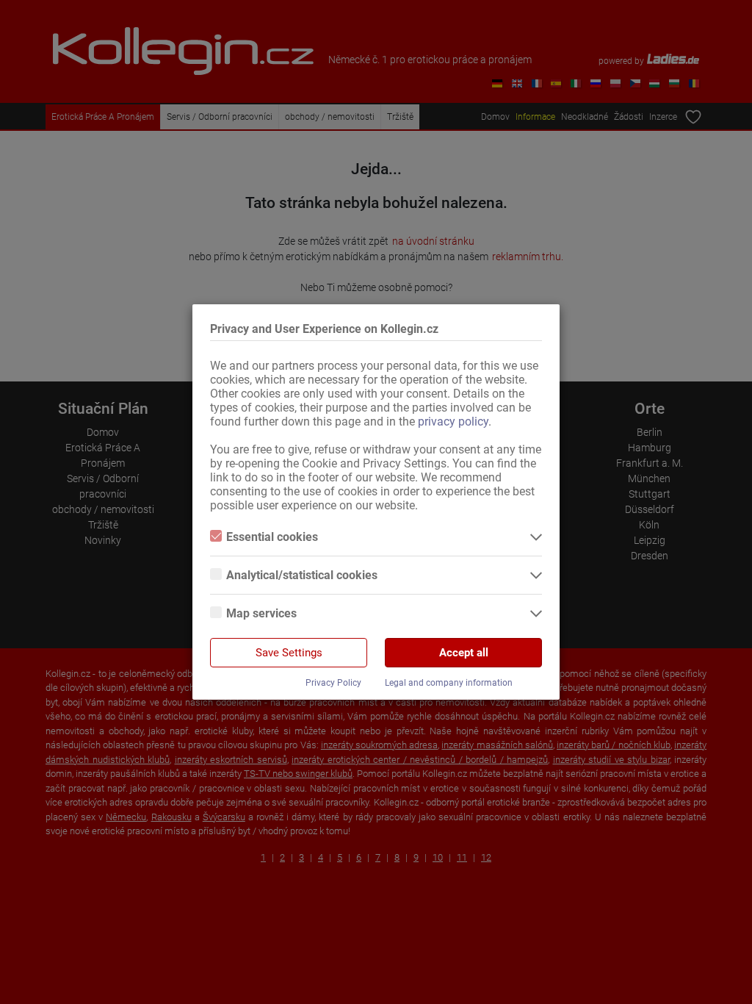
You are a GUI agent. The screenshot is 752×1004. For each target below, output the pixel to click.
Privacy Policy (333, 683)
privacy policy (453, 422)
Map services (261, 613)
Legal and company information (449, 683)
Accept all (463, 652)
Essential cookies (272, 537)
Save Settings (289, 652)
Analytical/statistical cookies (301, 575)
